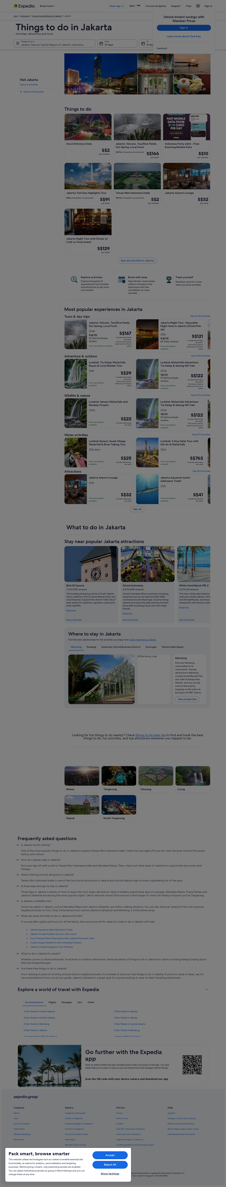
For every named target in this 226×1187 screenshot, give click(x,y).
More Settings (110, 1173)
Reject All (110, 1164)
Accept (110, 1155)
